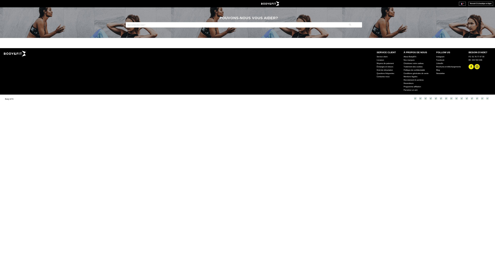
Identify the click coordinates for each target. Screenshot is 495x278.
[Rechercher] (350, 24)
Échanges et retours (385, 67)
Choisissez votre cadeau (414, 63)
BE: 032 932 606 (475, 60)
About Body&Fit (410, 57)
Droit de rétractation (385, 70)
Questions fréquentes (385, 73)
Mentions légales (410, 77)
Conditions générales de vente (416, 73)
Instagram (440, 57)
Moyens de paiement (385, 63)
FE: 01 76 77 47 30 (476, 57)
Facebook (440, 60)
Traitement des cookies (413, 67)
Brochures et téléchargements (448, 67)
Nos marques (409, 60)
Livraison (380, 60)
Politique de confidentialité (414, 70)
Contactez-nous (383, 77)
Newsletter (440, 73)
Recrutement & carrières (414, 80)
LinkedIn (439, 63)
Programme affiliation (412, 87)
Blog (438, 70)
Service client (382, 57)
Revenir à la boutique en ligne (481, 4)
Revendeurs (409, 83)
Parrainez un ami (411, 90)
